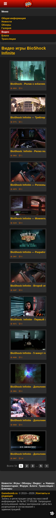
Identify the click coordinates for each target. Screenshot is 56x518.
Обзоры (6, 25)
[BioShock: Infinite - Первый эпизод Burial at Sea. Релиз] (28, 306)
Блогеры (6, 488)
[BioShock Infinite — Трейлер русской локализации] (28, 104)
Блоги (5, 35)
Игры (17, 483)
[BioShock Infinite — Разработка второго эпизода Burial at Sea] (28, 239)
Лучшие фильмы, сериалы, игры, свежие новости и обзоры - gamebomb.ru (28, 3)
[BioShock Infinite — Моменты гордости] (28, 205)
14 (22, 458)
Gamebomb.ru (9, 493)
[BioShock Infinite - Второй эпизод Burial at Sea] (28, 273)
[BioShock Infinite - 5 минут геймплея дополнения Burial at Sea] (28, 340)
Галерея (6, 28)
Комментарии (9, 486)
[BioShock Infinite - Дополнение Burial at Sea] (28, 374)
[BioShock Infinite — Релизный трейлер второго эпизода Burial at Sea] (28, 172)
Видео (5, 32)
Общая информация (13, 18)
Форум (24, 486)
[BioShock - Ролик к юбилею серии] (28, 71)
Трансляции (8, 39)
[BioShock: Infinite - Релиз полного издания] (28, 138)
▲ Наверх (49, 483)
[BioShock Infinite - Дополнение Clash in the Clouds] (28, 407)
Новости (6, 21)
